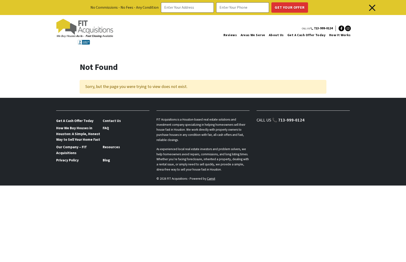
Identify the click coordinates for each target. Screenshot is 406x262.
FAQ (106, 128)
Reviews (230, 35)
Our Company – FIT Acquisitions (71, 149)
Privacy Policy (67, 160)
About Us (276, 35)
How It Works (340, 35)
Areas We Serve (253, 35)
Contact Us (112, 120)
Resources (111, 147)
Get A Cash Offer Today (306, 35)
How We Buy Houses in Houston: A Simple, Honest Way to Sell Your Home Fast (78, 133)
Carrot (211, 178)
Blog (106, 160)
